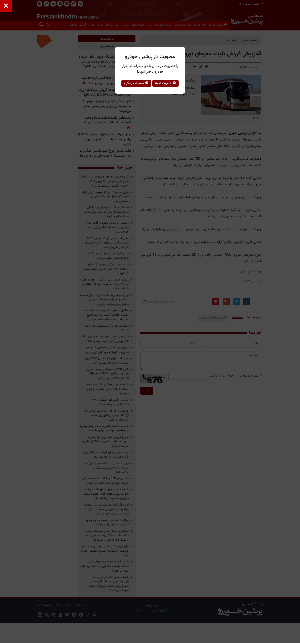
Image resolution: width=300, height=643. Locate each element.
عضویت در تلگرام (134, 83)
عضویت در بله (163, 83)
